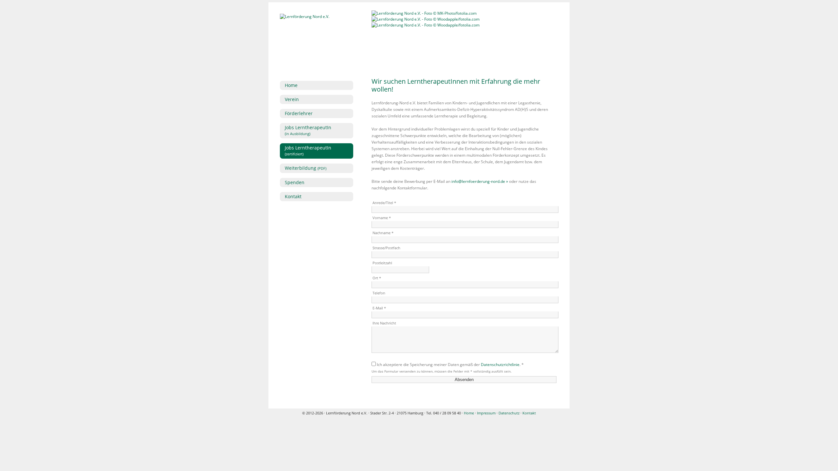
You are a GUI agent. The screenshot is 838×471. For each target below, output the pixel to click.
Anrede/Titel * (384, 202)
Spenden (294, 182)
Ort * (377, 277)
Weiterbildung (305, 168)
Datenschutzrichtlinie (500, 364)
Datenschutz (509, 412)
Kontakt (293, 196)
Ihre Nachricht (384, 323)
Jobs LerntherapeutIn (308, 130)
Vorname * (382, 217)
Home (291, 85)
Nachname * (383, 232)
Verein (292, 99)
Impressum (486, 412)
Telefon (379, 292)
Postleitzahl (382, 262)
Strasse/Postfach (386, 247)
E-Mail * (379, 307)
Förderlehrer (299, 113)
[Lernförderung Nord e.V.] (304, 16)
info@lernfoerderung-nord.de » (479, 181)
